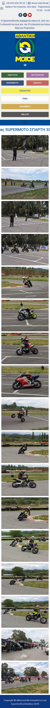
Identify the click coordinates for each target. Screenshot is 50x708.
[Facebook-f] (20, 15)
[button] (25, 65)
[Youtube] (30, 15)
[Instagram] (25, 15)
